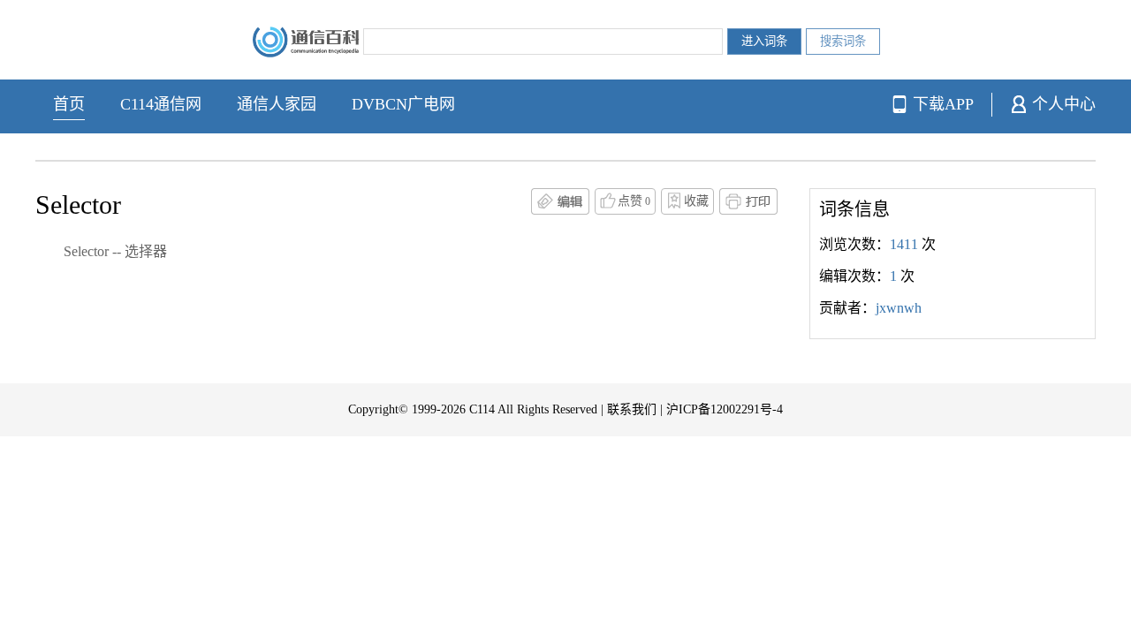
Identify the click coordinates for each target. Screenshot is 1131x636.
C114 (482, 409)
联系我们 (632, 409)
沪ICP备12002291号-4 (724, 409)
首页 (69, 104)
